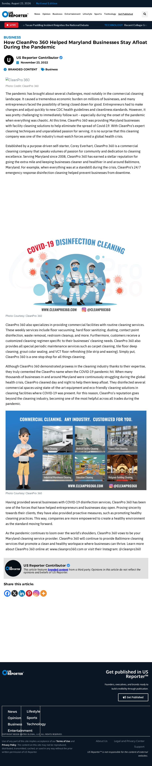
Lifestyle (87, 14)
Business (57, 14)
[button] (145, 14)
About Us (101, 741)
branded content (58, 569)
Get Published (125, 14)
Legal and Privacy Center (129, 741)
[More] (43, 593)
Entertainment (73, 14)
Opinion (46, 14)
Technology (110, 14)
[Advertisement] (76, 205)
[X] (14, 593)
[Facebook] (7, 593)
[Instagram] (36, 593)
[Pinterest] (29, 593)
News (37, 14)
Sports (98, 14)
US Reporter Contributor (37, 58)
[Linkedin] (22, 593)
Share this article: (19, 584)
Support (139, 746)
